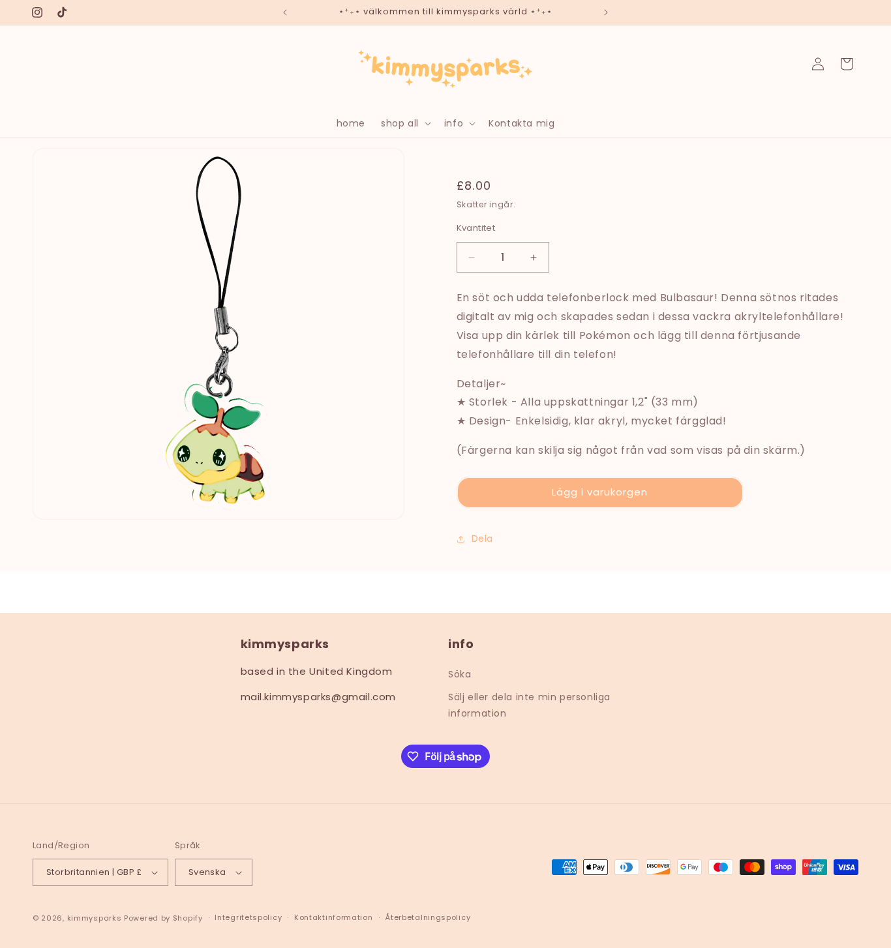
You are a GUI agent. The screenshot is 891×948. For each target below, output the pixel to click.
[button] (404, 123)
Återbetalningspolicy (427, 917)
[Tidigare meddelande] (285, 12)
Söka (459, 674)
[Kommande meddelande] (606, 12)
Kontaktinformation (333, 917)
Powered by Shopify (163, 918)
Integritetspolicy (248, 917)
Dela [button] (482, 538)
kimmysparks (94, 918)
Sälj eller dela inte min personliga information (529, 705)
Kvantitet (476, 228)
